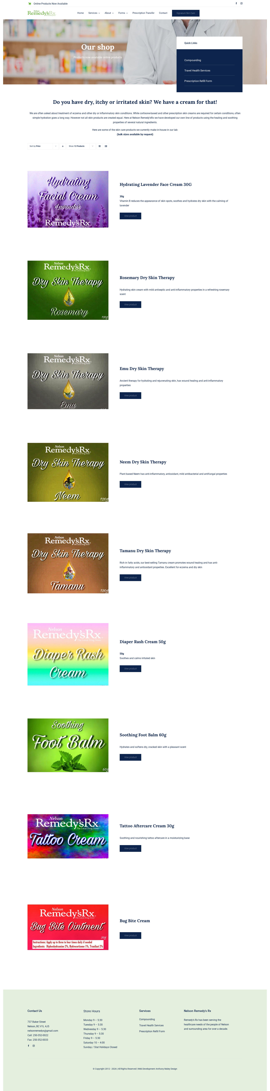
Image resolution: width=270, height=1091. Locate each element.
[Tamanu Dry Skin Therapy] (68, 563)
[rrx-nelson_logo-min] (42, 11)
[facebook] (236, 3)
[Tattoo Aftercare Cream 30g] (68, 836)
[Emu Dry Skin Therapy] (68, 381)
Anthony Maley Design (166, 1069)
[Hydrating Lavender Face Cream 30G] (68, 199)
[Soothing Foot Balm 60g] (68, 745)
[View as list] (106, 146)
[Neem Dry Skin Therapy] (68, 472)
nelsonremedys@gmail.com (43, 1030)
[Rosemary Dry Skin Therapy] (68, 290)
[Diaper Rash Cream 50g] (68, 654)
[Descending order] (63, 146)
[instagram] (241, 3)
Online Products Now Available (51, 3)
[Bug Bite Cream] (68, 927)
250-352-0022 (40, 1035)
